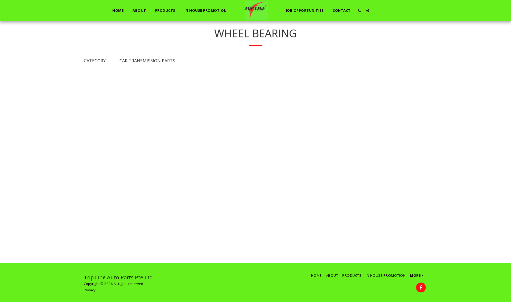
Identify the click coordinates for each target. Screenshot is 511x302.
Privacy (90, 290)
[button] (359, 11)
